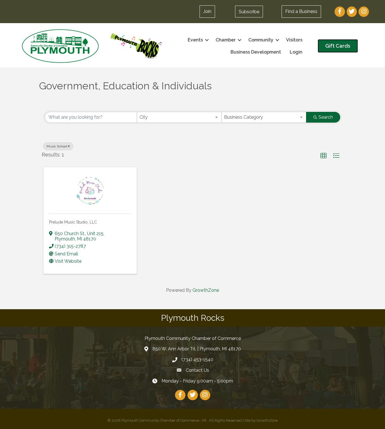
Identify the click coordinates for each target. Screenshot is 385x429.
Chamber (226, 40)
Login (296, 52)
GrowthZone (206, 290)
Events (195, 40)
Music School (57, 146)
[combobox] (179, 117)
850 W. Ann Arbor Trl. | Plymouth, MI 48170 (196, 348)
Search (325, 117)
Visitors (294, 40)
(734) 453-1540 (197, 359)
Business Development (256, 52)
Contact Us (197, 370)
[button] (249, 11)
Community (260, 40)
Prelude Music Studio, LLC (73, 222)
